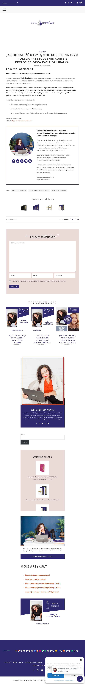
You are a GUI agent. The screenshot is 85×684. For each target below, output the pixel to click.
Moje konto (18, 662)
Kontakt (8, 662)
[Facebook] (13, 161)
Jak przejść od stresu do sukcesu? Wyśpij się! (42, 592)
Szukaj (23, 434)
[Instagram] (22, 161)
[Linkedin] (26, 161)
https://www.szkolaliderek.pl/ (22, 121)
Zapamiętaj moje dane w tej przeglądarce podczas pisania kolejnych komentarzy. (39, 281)
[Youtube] (17, 161)
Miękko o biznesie (19, 190)
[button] (81, 660)
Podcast (42, 51)
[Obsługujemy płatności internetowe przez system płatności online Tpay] (42, 652)
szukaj (4, 3)
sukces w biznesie (59, 190)
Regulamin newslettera (42, 665)
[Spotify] (30, 161)
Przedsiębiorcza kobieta (39, 190)
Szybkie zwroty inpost (34, 662)
